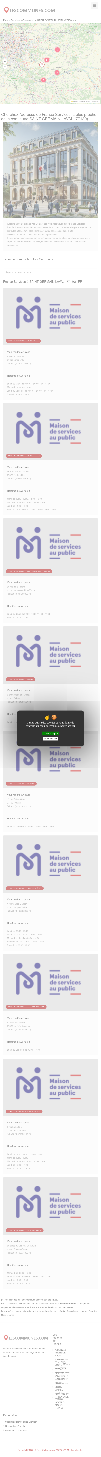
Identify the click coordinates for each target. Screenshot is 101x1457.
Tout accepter (51, 733)
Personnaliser (50, 738)
